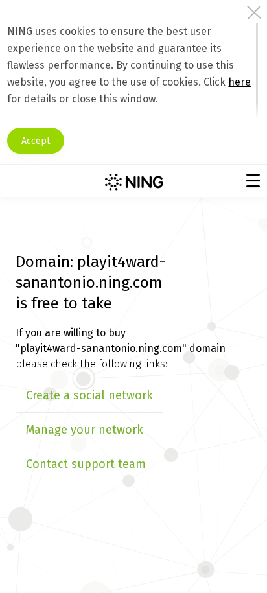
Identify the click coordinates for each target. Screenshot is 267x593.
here (239, 82)
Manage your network (84, 430)
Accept (35, 140)
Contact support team (86, 464)
